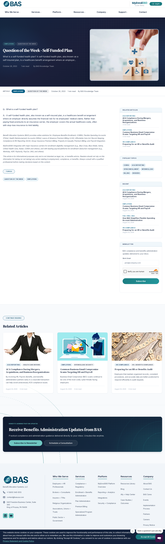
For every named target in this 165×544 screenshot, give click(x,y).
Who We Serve (12, 12)
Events (146, 500)
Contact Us (147, 489)
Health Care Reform (31, 365)
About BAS (147, 484)
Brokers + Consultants (61, 492)
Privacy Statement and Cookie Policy (18, 541)
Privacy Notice (149, 525)
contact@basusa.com (15, 497)
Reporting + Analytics (106, 492)
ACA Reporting (138, 165)
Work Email (127, 258)
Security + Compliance (107, 503)
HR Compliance (122, 365)
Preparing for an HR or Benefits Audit (133, 369)
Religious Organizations (62, 503)
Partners (146, 514)
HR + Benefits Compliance (142, 365)
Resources (79, 12)
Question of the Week (27, 44)
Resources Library (128, 484)
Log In (157, 4)
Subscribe (141, 281)
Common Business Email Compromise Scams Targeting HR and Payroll (79, 371)
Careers (146, 519)
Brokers (136, 173)
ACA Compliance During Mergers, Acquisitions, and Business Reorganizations (27, 371)
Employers (9, 44)
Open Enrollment (131, 169)
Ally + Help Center (128, 494)
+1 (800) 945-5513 (14, 492)
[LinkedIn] (5, 515)
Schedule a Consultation (60, 443)
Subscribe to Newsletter (25, 443)
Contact (143, 12)
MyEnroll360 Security (83, 365)
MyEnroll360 (147, 169)
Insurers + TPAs (59, 498)
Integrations (102, 498)
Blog (122, 489)
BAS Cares (147, 494)
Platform (57, 12)
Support (122, 12)
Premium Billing (81, 506)
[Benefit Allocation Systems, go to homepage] (12, 3)
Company (101, 12)
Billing (127, 173)
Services (36, 12)
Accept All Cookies (149, 537)
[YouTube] (11, 515)
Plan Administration (82, 501)
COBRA (126, 165)
